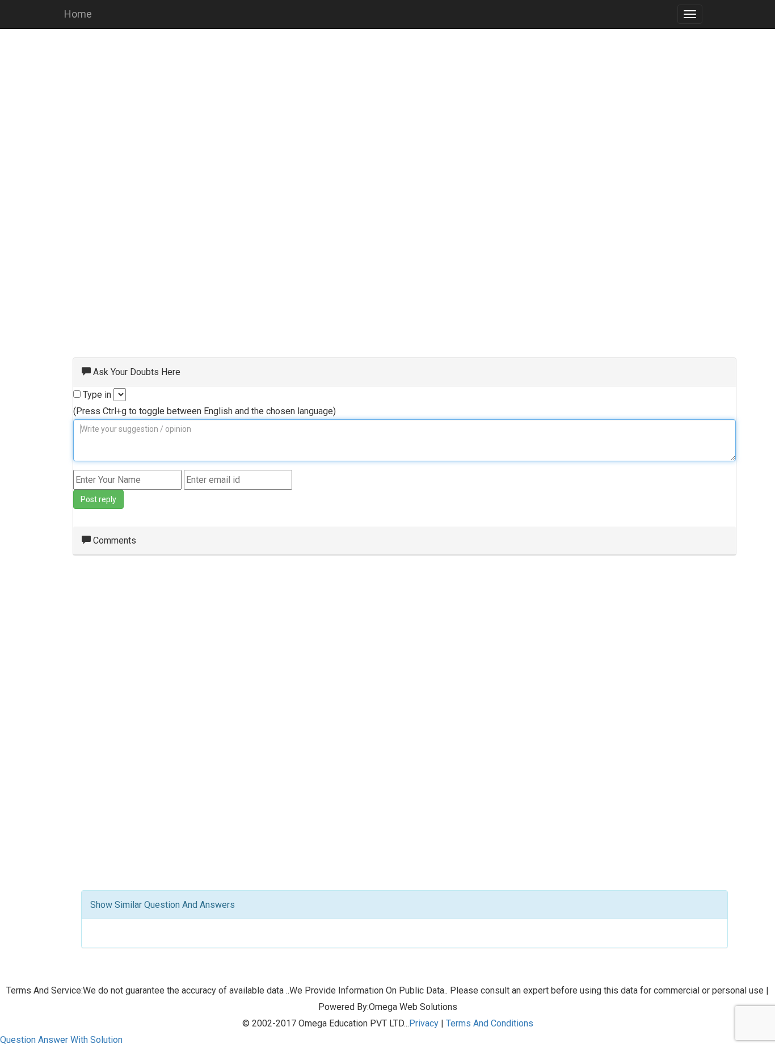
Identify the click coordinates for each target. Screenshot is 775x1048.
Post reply (98, 499)
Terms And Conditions (489, 1023)
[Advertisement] (387, 119)
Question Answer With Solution (61, 1039)
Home (78, 14)
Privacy (424, 1023)
